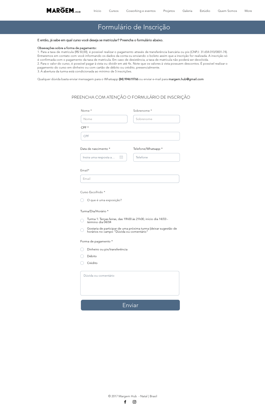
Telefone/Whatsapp (146, 148)
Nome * (86, 110)
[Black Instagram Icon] (134, 402)
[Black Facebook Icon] (125, 402)
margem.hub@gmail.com (186, 79)
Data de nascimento (96, 148)
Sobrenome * (142, 110)
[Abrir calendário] (121, 157)
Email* (84, 170)
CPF (84, 127)
